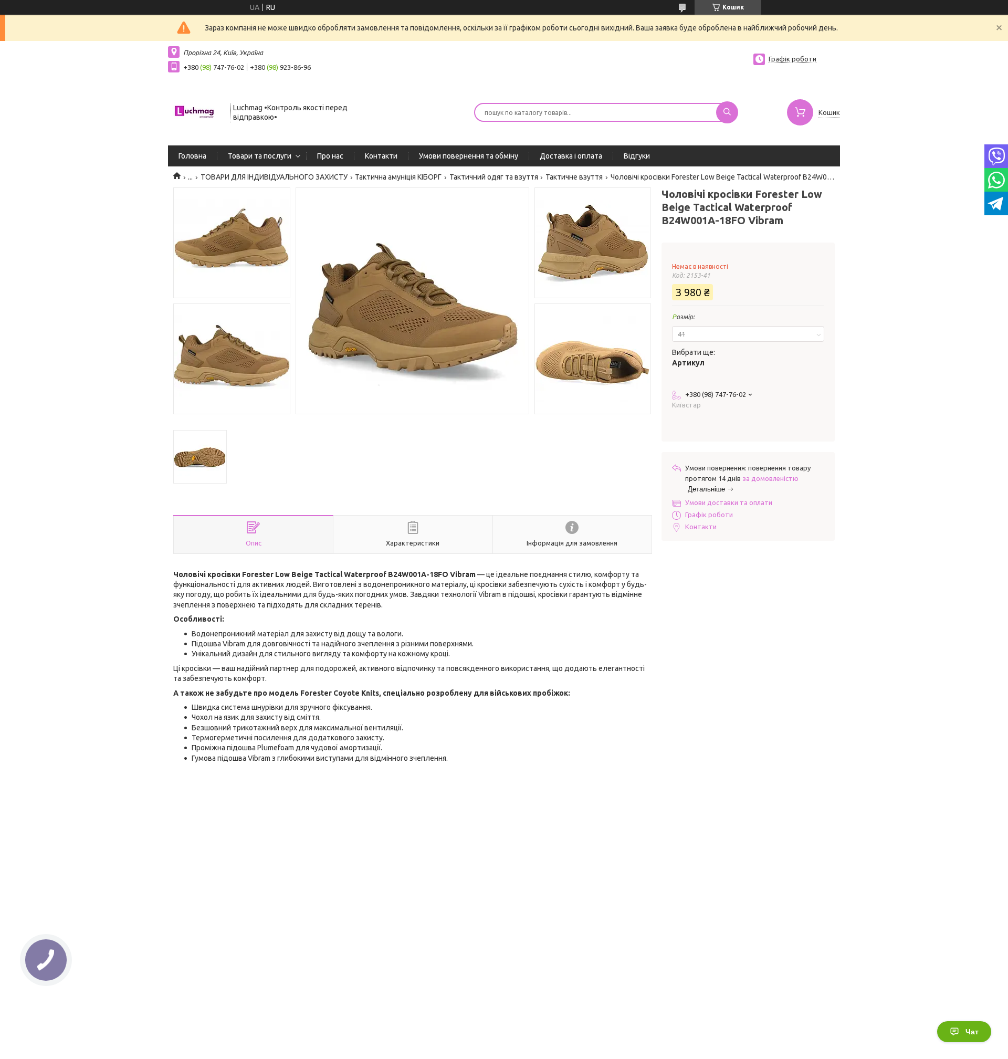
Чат (972, 1031)
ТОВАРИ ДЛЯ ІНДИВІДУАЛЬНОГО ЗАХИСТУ (274, 177)
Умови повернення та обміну (468, 156)
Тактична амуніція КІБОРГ (398, 177)
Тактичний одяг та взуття (493, 177)
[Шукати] (727, 112)
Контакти (381, 156)
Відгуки (637, 156)
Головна (192, 156)
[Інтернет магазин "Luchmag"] (194, 111)
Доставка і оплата (571, 156)
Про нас (330, 156)
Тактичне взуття (574, 177)
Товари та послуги (259, 156)
